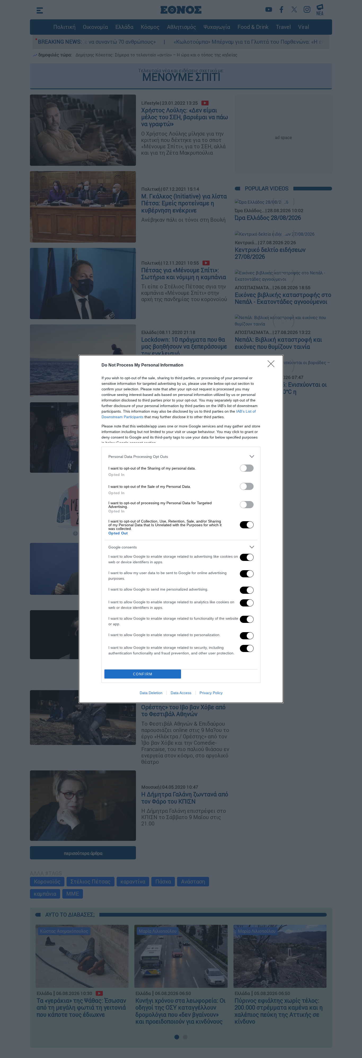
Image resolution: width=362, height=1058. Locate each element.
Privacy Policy (211, 693)
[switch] (247, 468)
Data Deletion (151, 693)
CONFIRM (143, 674)
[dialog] (181, 529)
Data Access (181, 693)
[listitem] (181, 456)
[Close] (273, 365)
